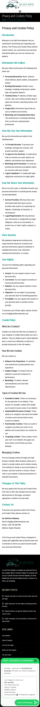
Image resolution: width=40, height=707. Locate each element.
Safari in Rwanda (7, 640)
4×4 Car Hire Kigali (8, 645)
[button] (20, 11)
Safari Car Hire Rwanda (9, 650)
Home (4, 20)
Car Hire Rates (6, 655)
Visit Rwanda (6, 635)
